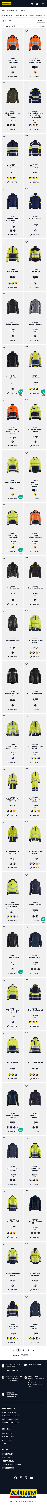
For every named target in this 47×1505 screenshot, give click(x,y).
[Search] (27, 3)
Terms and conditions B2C (12, 1464)
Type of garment (36, 15)
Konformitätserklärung (11, 1423)
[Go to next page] (33, 1350)
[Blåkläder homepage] (6, 3)
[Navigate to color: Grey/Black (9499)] (35, 336)
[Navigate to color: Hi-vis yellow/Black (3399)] (12, 283)
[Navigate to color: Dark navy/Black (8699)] (14, 125)
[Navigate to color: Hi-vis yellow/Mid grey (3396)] (33, 389)
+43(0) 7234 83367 (11, 1366)
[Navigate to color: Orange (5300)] (37, 652)
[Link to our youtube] (31, 1477)
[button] (4, 30)
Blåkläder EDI (7, 1433)
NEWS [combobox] (40, 21)
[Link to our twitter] (20, 1477)
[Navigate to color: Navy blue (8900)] (11, 230)
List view (37, 26)
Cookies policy (7, 1454)
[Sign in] (37, 3)
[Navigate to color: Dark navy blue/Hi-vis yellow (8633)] (11, 125)
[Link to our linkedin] (26, 1477)
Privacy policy (7, 1457)
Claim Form (6, 1443)
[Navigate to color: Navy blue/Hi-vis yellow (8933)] (30, 125)
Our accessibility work (10, 1419)
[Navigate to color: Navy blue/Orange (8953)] (33, 125)
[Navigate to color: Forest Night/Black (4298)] (8, 125)
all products (10, 10)
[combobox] (41, 21)
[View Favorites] (32, 3)
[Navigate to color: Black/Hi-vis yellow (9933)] (37, 125)
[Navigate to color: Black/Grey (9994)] (12, 336)
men (17, 10)
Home (3, 10)
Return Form (7, 1440)
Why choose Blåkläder (10, 1416)
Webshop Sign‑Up (8, 1436)
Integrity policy (8, 1461)
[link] (13, 54)
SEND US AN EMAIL (34, 1364)
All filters (9, 21)
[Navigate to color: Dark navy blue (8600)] (32, 969)
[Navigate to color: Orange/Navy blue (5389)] (12, 72)
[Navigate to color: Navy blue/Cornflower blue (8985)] (14, 1127)
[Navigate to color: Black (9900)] (14, 230)
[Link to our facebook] (15, 1477)
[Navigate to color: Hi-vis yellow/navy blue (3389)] (9, 283)
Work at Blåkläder (9, 1412)
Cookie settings (8, 1468)
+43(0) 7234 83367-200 (12, 1370)
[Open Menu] (42, 3)
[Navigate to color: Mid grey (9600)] (35, 969)
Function (6, 15)
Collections (19, 15)
